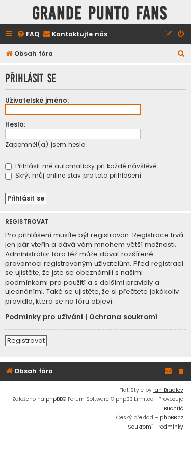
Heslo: (15, 124)
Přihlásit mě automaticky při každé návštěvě (84, 166)
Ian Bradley (168, 390)
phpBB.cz (171, 417)
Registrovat (26, 340)
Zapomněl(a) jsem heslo (45, 144)
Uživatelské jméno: (37, 100)
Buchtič (173, 408)
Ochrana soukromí (123, 317)
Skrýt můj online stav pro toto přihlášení (77, 175)
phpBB (54, 399)
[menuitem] (28, 34)
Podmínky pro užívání (44, 317)
